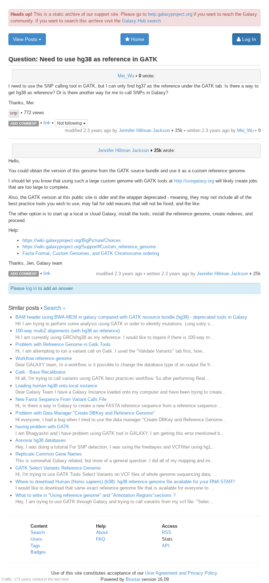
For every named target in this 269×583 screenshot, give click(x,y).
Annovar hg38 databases (40, 440)
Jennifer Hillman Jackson (144, 130)
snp (13, 113)
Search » (55, 307)
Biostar (133, 579)
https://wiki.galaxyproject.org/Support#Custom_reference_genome (89, 246)
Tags (35, 545)
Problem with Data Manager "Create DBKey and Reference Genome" (85, 413)
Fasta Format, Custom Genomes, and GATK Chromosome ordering (90, 253)
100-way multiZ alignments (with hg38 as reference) (67, 330)
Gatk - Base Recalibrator (40, 372)
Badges (38, 552)
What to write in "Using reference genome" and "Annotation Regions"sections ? (95, 495)
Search (37, 532)
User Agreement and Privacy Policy (181, 573)
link (46, 123)
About (102, 532)
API (166, 545)
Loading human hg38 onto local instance (56, 385)
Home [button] (137, 39)
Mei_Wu (126, 75)
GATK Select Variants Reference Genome (58, 468)
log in (31, 288)
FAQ (100, 539)
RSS (166, 532)
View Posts (26, 39)
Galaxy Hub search (141, 20)
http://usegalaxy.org (194, 180)
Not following (70, 123)
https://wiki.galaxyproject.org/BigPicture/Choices (71, 240)
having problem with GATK (42, 426)
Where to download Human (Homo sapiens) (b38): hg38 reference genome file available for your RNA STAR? (125, 481)
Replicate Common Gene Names (48, 454)
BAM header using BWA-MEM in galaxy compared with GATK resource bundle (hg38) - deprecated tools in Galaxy (131, 317)
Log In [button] (248, 39)
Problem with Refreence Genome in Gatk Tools (63, 344)
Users (36, 539)
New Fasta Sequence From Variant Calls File (60, 399)
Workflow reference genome (43, 358)
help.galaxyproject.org (170, 14)
